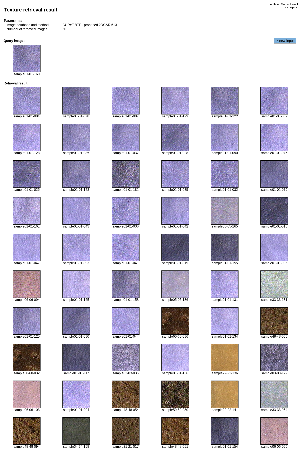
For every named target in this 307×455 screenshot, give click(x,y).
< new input (285, 41)
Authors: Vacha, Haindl (284, 4)
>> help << (291, 7)
